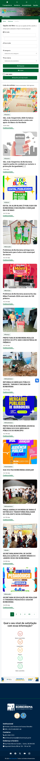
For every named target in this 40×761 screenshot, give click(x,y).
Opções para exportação (20, 77)
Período (6, 32)
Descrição (7, 43)
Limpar (21, 70)
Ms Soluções (13, 758)
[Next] (34, 614)
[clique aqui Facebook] (15, 753)
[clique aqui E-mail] (10, 753)
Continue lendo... (8, 128)
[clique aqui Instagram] (29, 753)
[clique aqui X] (20, 753)
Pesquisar (21, 66)
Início (4, 21)
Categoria (7, 50)
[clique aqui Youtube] (24, 753)
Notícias (10, 21)
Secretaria (7, 58)
